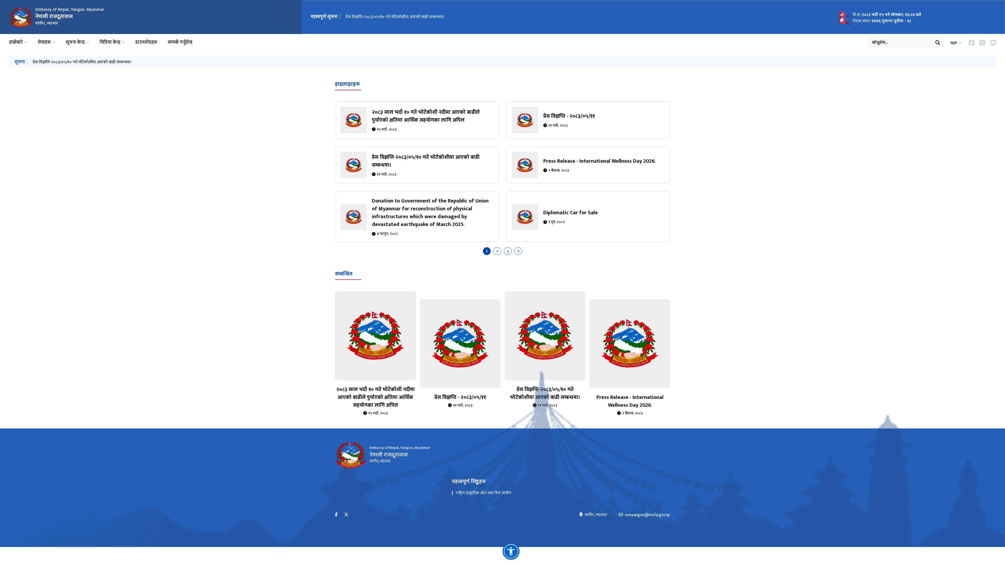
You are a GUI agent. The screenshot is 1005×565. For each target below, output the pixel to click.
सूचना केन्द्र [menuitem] (75, 42)
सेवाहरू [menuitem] (44, 42)
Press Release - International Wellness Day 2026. (599, 161)
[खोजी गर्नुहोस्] (937, 42)
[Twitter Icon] (982, 42)
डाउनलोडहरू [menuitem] (146, 42)
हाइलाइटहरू (347, 84)
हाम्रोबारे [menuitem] (16, 42)
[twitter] (346, 514)
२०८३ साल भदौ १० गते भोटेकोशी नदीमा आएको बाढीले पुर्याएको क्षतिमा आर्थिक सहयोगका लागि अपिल (426, 116)
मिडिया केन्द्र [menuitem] (110, 42)
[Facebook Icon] (971, 42)
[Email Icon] (993, 42)
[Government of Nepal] (21, 17)
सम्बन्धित (344, 273)
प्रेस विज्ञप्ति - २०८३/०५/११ (569, 116)
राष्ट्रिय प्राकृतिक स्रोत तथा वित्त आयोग (483, 492)
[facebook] (336, 514)
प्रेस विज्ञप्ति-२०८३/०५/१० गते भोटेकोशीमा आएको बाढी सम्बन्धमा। (394, 16)
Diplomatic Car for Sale (570, 212)
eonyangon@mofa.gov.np (647, 515)
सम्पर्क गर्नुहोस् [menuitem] (180, 42)
